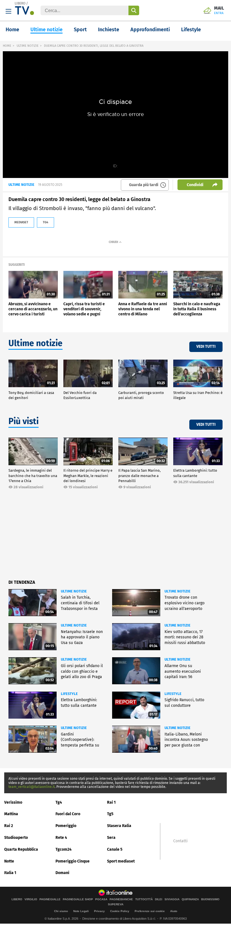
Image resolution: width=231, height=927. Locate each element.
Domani (62, 872)
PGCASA (101, 899)
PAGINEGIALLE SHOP (78, 899)
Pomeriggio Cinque (72, 861)
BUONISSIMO (210, 899)
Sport (80, 29)
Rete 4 (61, 837)
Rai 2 (8, 825)
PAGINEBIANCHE (121, 899)
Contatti (180, 841)
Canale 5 (115, 849)
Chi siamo (61, 911)
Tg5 (110, 814)
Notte (9, 861)
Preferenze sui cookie (150, 911)
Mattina (11, 814)
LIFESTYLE (69, 694)
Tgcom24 (63, 849)
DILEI (158, 899)
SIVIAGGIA (172, 899)
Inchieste (108, 29)
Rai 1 (111, 802)
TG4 (45, 222)
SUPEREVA (115, 904)
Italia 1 (10, 872)
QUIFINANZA (190, 899)
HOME (7, 46)
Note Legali (81, 911)
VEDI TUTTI (206, 346)
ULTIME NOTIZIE (28, 46)
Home (12, 29)
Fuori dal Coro (67, 814)
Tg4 (58, 802)
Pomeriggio (65, 825)
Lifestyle (191, 29)
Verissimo (13, 802)
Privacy (99, 911)
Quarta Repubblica (21, 849)
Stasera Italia (119, 825)
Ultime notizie (46, 29)
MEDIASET (21, 222)
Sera (111, 837)
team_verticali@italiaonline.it (31, 787)
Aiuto (173, 911)
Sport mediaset (121, 861)
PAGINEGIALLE (50, 899)
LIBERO (20, 3)
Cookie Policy (119, 911)
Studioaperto (16, 837)
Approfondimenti (150, 29)
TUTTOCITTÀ (144, 899)
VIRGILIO (31, 899)
